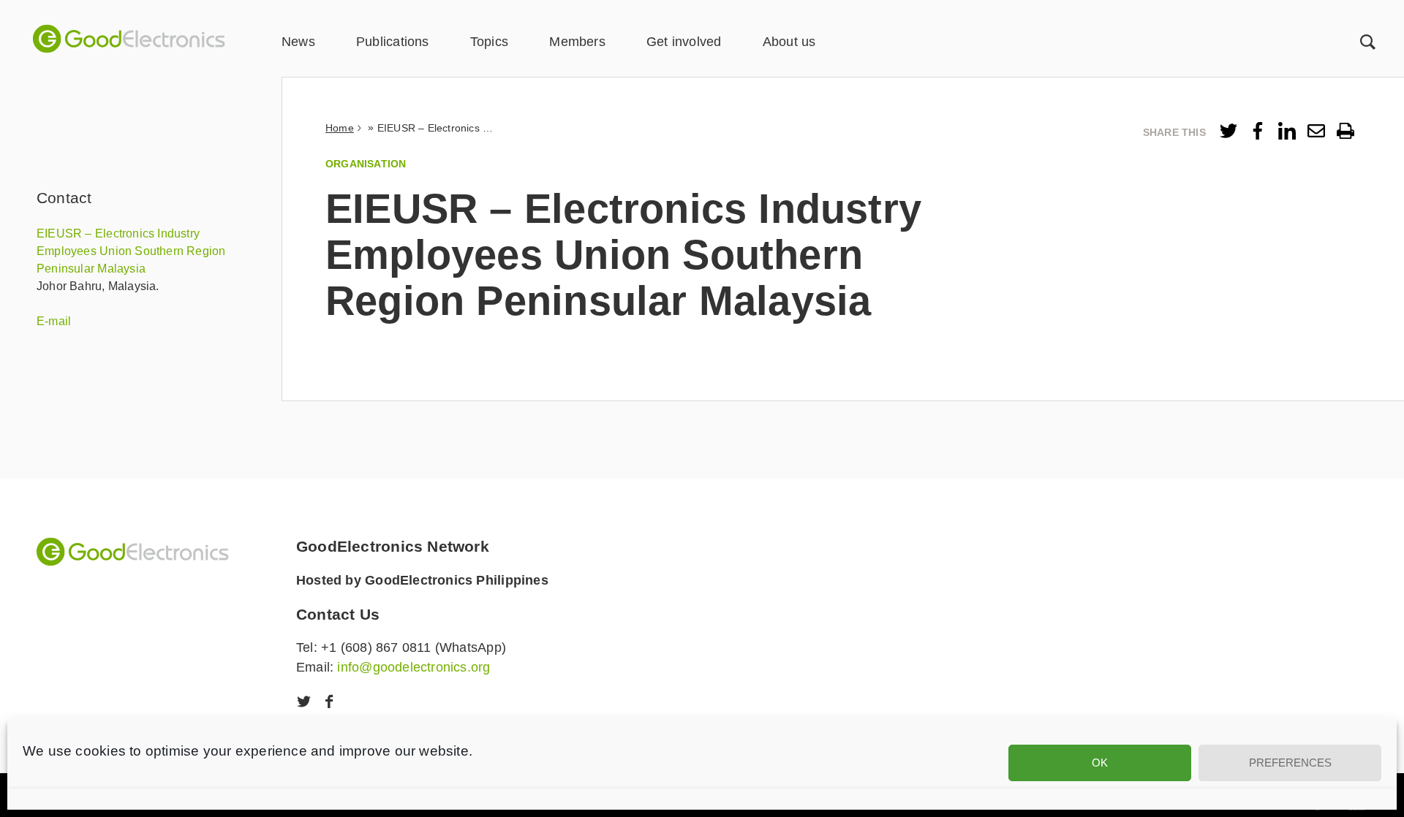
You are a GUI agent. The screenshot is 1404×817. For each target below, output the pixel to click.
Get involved (684, 41)
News (298, 41)
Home (339, 128)
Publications (392, 41)
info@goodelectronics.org (413, 667)
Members (577, 41)
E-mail (54, 321)
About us (789, 41)
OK (1100, 762)
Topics (489, 41)
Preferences (1290, 762)
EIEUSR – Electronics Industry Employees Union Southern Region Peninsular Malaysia (131, 251)
